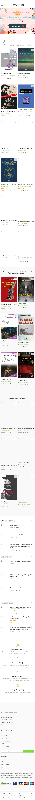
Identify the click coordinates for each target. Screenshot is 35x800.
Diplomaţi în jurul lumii (16, 588)
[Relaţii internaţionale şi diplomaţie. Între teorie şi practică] (4, 579)
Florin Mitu (5, 222)
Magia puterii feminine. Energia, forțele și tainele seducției (21, 617)
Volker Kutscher (24, 430)
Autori (2, 761)
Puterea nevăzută (23, 343)
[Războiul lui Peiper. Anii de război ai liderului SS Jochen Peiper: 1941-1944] (9, 414)
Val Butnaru (5, 467)
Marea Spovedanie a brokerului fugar (20, 561)
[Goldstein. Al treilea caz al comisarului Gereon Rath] (26, 414)
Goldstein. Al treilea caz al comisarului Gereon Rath (26, 428)
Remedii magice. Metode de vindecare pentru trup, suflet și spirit (9, 184)
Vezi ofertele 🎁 (17, 26)
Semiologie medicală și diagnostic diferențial (26, 221)
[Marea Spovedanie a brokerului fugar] (4, 566)
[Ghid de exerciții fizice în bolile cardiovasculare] (9, 242)
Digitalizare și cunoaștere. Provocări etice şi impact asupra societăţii (26, 257)
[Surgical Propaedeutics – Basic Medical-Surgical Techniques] (26, 96)
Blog (2, 767)
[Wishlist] (15, 50)
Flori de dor (4, 148)
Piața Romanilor (5, 502)
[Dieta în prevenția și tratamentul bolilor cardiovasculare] (9, 207)
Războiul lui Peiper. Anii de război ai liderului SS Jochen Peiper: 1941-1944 (9, 428)
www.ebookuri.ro (6, 725)
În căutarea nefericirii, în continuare (26, 73)
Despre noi (4, 756)
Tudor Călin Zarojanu (25, 504)
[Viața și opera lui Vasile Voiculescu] (26, 170)
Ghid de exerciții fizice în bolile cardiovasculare (9, 256)
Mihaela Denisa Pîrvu (23, 113)
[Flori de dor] (9, 133)
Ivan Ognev (5, 186)
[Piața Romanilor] (9, 487)
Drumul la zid (22, 304)
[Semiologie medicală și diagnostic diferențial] (26, 207)
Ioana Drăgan (23, 75)
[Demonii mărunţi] (9, 364)
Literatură (20, 45)
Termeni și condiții (5, 741)
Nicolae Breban (6, 306)
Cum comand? (4, 738)
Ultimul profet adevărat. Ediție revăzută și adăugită (9, 465)
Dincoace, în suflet (23, 462)
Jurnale (11, 45)
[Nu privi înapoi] (26, 488)
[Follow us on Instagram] (8, 730)
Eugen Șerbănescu (7, 113)
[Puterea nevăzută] (26, 327)
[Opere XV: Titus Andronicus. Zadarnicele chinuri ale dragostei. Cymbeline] (4, 632)
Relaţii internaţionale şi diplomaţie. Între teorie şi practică (21, 575)
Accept (30, 798)
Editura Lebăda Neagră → (18, 398)
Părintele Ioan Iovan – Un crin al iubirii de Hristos (26, 148)
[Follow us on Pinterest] (6, 730)
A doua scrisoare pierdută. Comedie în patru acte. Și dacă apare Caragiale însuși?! (9, 111)
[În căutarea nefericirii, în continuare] (26, 59)
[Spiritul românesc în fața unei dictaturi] (9, 289)
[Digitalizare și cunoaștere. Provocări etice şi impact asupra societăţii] (26, 243)
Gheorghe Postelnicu (25, 186)
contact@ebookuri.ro (7, 722)
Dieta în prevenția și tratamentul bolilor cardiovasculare (9, 220)
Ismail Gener (9, 77)
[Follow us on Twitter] (1, 730)
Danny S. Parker (6, 430)
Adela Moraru (23, 259)
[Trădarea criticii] (26, 365)
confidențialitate (22, 798)
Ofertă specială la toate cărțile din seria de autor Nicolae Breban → (17, 273)
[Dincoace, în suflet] (26, 449)
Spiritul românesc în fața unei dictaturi (9, 304)
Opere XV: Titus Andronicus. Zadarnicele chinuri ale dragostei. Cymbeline (21, 628)
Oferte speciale (5, 764)
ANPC (2, 744)
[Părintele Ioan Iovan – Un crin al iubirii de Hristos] (26, 133)
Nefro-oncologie (6, 73)
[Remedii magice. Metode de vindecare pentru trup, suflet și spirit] (9, 170)
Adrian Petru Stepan (7, 504)
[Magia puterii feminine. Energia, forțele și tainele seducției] (4, 620)
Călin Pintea (5, 150)
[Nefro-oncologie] (9, 59)
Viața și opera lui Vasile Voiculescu (26, 184)
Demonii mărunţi (6, 379)
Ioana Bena (23, 464)
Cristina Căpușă (6, 75)
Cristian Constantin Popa (26, 111)
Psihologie (30, 45)
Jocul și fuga (4, 341)
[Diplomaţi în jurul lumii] (4, 592)
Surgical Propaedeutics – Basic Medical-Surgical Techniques (26, 110)
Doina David (30, 259)
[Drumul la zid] (26, 289)
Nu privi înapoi (22, 503)
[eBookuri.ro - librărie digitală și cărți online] (17, 5)
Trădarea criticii (22, 380)
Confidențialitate (5, 746)
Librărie (3, 759)
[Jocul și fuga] (9, 326)
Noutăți (3, 45)
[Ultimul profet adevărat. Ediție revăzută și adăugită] (9, 450)
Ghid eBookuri (4, 736)
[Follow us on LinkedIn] (11, 730)
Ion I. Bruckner (23, 223)
